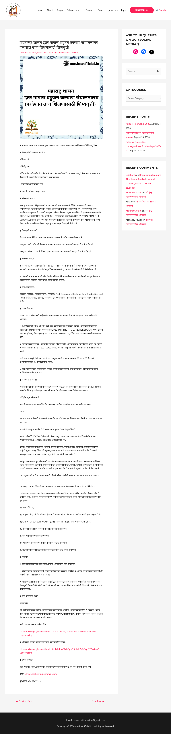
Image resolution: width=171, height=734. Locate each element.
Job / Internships (117, 10)
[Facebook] (143, 51)
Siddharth (131, 174)
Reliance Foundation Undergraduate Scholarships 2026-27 (143, 146)
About (50, 10)
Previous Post (24, 701)
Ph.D (39, 52)
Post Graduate (50, 52)
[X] (151, 52)
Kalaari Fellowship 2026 (138, 123)
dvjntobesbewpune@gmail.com (41, 673)
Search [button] (162, 10)
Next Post (98, 701)
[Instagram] (135, 51)
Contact (89, 10)
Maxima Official (133, 192)
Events (101, 10)
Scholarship (73, 10)
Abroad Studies (28, 52)
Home (39, 10)
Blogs (60, 10)
